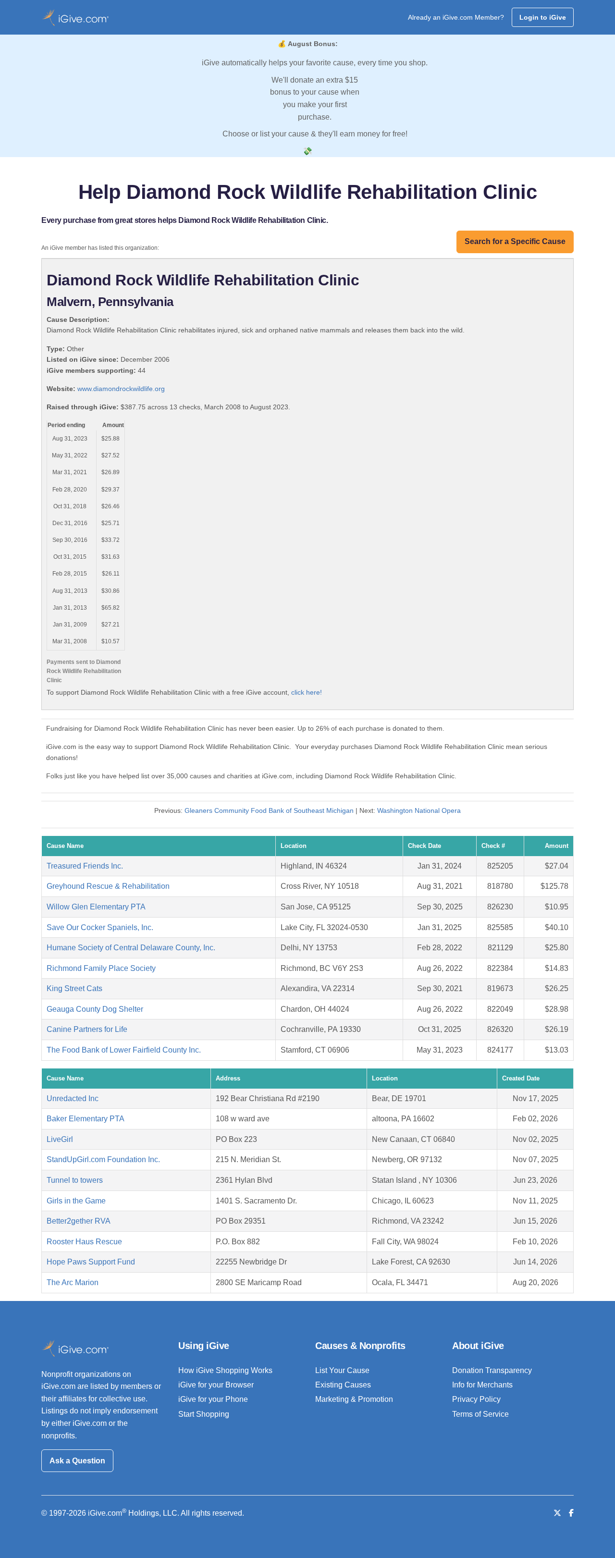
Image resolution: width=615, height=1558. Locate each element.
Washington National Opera (419, 810)
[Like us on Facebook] (571, 1513)
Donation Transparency (492, 1370)
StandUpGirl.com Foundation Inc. (103, 1159)
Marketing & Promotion (354, 1399)
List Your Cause (342, 1370)
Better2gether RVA (79, 1221)
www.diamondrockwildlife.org (121, 389)
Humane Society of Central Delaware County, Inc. (131, 948)
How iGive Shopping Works (225, 1370)
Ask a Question (77, 1461)
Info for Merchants (482, 1385)
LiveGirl (60, 1139)
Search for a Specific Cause (515, 241)
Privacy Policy (476, 1399)
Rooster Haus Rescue (84, 1242)
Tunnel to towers (75, 1180)
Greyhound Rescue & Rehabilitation (108, 886)
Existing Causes (343, 1385)
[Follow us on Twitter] (557, 1513)
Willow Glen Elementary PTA (96, 907)
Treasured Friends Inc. (85, 866)
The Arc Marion (72, 1282)
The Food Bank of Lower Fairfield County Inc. (124, 1050)
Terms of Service (480, 1414)
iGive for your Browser (216, 1385)
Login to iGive (542, 17)
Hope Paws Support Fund (91, 1262)
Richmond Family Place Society (101, 968)
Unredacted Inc (72, 1098)
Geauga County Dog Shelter (95, 1009)
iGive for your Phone (213, 1399)
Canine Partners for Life (87, 1029)
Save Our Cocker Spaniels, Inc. (100, 927)
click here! (306, 692)
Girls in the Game (76, 1201)
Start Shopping (203, 1414)
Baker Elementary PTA (85, 1119)
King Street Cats (74, 988)
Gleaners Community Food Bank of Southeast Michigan (269, 810)
